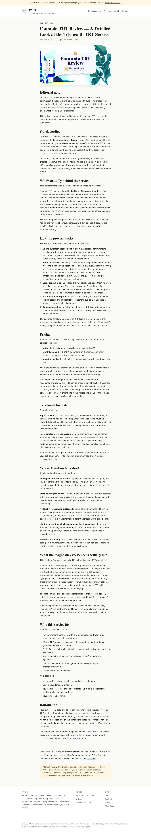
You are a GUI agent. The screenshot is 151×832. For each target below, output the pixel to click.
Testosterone (47, 23)
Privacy (108, 802)
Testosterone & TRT (84, 802)
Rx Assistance (94, 11)
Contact (125, 11)
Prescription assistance (86, 795)
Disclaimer (69, 111)
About (116, 11)
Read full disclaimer (112, 3)
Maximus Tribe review (67, 738)
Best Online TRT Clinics (98, 732)
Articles (107, 11)
